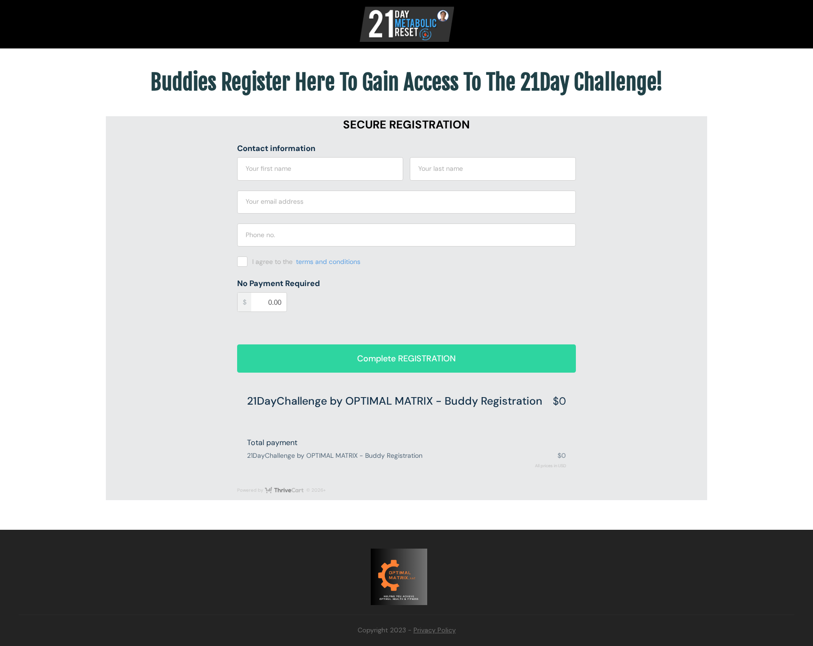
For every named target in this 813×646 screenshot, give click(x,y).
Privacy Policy (435, 630)
